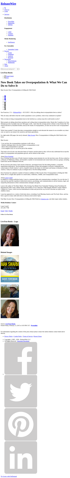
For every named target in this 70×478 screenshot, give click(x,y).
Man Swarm (31, 135)
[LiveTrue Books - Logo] (10, 246)
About (6, 66)
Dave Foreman (9, 156)
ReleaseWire (8, 3)
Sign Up (6, 9)
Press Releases (12, 61)
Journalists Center (13, 49)
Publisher (10, 35)
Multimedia (11, 62)
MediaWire (11, 23)
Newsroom (7, 59)
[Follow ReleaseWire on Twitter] (20, 407)
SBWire (10, 25)
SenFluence (11, 42)
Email (2, 211)
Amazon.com (44, 199)
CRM (9, 32)
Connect (10, 33)
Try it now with (9, 476)
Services (6, 14)
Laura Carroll (8, 178)
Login (6, 11)
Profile (11, 211)
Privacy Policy (8, 336)
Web (6, 211)
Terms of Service (28, 336)
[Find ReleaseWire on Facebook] (20, 374)
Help (5, 64)
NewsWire (11, 21)
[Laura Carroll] (10, 317)
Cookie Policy (18, 336)
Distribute (11, 54)
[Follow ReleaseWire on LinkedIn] (20, 473)
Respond (10, 57)
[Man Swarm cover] (10, 282)
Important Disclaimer (23, 341)
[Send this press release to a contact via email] (5, 96)
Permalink (34, 325)
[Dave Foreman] (10, 297)
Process (6, 51)
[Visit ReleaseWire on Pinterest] (20, 440)
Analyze (10, 56)
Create (10, 52)
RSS (7, 78)
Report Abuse (38, 336)
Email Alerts (9, 76)
